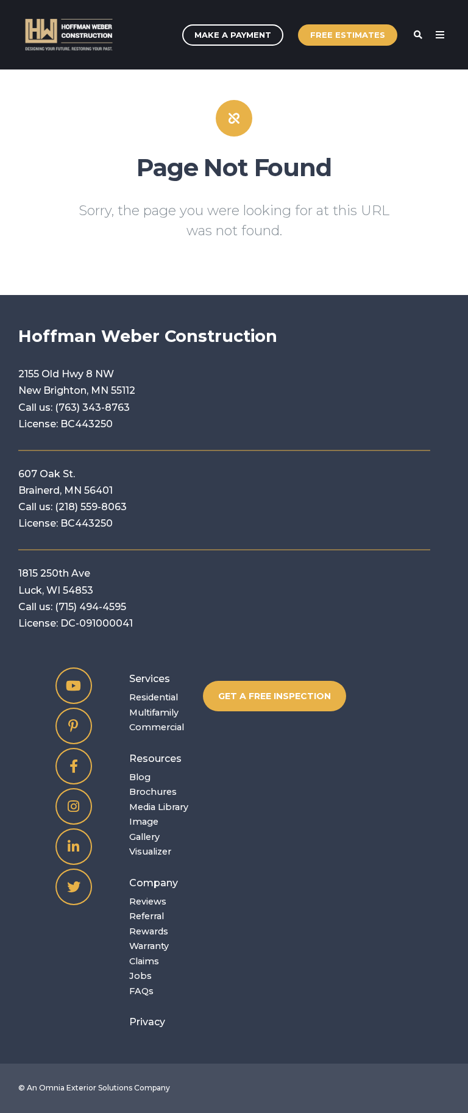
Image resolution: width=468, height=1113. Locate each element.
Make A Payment (232, 35)
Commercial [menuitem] (156, 727)
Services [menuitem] (149, 679)
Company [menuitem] (153, 883)
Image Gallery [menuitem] (144, 829)
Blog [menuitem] (140, 777)
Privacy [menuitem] (147, 1022)
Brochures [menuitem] (153, 791)
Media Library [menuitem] (158, 807)
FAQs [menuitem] (141, 991)
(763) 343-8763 (92, 407)
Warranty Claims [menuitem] (149, 953)
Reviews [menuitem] (147, 901)
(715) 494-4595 (90, 607)
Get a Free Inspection (274, 696)
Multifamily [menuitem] (154, 712)
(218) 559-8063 (91, 507)
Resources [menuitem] (155, 758)
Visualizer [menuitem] (150, 851)
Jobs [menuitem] (140, 975)
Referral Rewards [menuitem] (148, 923)
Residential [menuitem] (153, 697)
